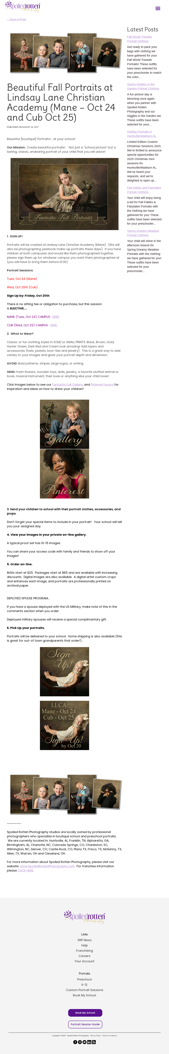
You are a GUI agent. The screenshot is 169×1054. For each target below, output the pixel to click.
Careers (84, 956)
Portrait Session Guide (85, 1024)
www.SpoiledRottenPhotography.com (47, 866)
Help (84, 945)
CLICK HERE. (26, 870)
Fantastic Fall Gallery (67, 384)
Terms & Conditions (109, 1035)
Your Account (84, 961)
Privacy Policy (95, 1035)
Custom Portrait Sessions (84, 990)
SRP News (85, 940)
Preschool (84, 979)
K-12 (84, 985)
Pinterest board (102, 384)
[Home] (22, 6)
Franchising (84, 951)
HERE (56, 317)
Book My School (84, 995)
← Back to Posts (16, 19)
